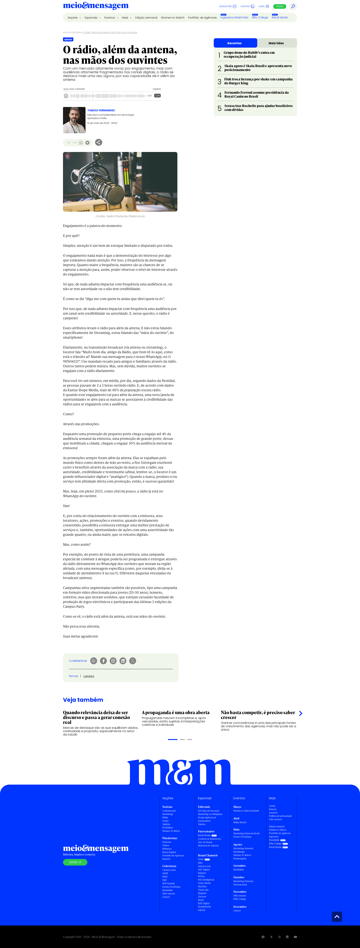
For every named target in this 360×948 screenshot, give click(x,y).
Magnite (202, 893)
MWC (165, 876)
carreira (88, 676)
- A (68, 142)
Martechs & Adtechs (208, 845)
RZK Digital (204, 903)
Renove (273, 809)
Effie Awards (168, 893)
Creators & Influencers (209, 838)
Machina (202, 886)
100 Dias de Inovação (208, 810)
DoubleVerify (204, 906)
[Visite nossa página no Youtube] (295, 937)
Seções (73, 17)
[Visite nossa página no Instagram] (279, 937)
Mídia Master (240, 822)
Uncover (202, 896)
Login (262, 6)
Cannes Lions (169, 870)
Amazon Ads (204, 866)
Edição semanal (146, 17)
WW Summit (168, 883)
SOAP (201, 859)
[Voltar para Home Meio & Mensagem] (96, 6)
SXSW (165, 873)
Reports (166, 858)
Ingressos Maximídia (234, 17)
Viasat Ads (203, 889)
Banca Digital (169, 852)
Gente (165, 820)
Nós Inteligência (206, 879)
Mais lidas (276, 43)
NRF (164, 880)
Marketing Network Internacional (243, 883)
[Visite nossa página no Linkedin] (287, 937)
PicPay (201, 876)
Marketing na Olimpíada (210, 814)
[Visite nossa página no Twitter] (271, 937)
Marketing (167, 814)
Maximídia (167, 890)
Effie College (260, 17)
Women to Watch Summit (246, 810)
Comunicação (169, 810)
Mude (201, 900)
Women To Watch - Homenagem (242, 857)
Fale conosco (275, 819)
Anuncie (273, 812)
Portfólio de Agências (202, 17)
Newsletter (225, 6)
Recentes (234, 43)
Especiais (91, 17)
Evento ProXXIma (171, 886)
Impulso (202, 873)
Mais (125, 17)
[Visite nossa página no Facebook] (263, 937)
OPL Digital (204, 869)
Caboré (166, 897)
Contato (245, 6)
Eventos (110, 17)
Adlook (201, 910)
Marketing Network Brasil (246, 833)
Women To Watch (171, 831)
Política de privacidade (280, 816)
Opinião (75, 32)
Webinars (167, 848)
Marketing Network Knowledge (243, 850)
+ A (74, 142)
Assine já (75, 862)
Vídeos (165, 845)
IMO (200, 862)
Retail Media (280, 17)
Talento (202, 824)
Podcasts (166, 842)
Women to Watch (172, 17)
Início (66, 32)
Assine (279, 6)
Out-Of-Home (205, 842)
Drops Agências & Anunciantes (207, 819)
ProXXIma (167, 827)
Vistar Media (204, 883)
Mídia (165, 817)
